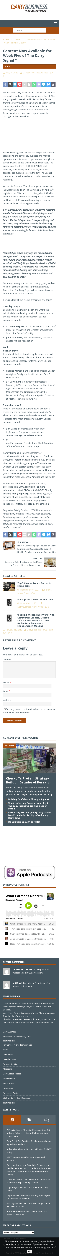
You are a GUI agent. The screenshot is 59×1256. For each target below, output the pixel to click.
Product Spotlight (11, 1064)
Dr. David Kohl (13, 381)
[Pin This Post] (19, 84)
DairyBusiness (9, 1031)
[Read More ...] (45, 794)
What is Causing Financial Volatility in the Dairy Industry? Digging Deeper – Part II (28, 806)
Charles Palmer (14, 370)
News (5, 1049)
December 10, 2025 (30, 589)
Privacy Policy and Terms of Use (17, 1044)
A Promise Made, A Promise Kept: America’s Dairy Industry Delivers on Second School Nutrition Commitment (29, 1133)
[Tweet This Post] (10, 84)
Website (7, 700)
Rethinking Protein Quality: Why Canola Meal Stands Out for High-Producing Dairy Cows (29, 815)
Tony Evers (29, 186)
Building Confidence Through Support (28, 799)
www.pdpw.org (27, 486)
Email (6, 691)
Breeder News (9, 1059)
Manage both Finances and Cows (35, 599)
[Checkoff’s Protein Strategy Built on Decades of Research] (29, 771)
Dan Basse (11, 428)
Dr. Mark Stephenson (17, 326)
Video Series (9, 1083)
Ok (29, 1251)
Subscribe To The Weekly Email (17, 1036)
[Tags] (29, 1119)
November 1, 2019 (29, 603)
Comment (8, 659)
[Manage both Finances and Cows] (9, 602)
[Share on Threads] (53, 84)
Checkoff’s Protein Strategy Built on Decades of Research (28, 780)
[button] (54, 23)
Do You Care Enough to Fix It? (24, 821)
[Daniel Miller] (6, 973)
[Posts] (12, 1119)
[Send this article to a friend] (24, 84)
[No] (55, 1246)
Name (6, 682)
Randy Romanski (12, 452)
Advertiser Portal (10, 1093)
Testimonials (9, 1040)
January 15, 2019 (14, 629)
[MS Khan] (6, 987)
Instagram (29, 503)
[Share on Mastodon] (38, 84)
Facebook (8, 503)
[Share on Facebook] (5, 84)
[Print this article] (29, 84)
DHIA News (8, 1054)
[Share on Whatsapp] (34, 84)
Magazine (7, 1068)
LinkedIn (44, 503)
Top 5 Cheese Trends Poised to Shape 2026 (34, 584)
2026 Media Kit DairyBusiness (16, 1098)
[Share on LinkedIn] (15, 84)
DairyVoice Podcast (12, 1073)
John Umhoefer (14, 337)
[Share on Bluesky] (48, 84)
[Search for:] (29, 30)
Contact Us (8, 1088)
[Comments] (47, 1119)
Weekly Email (9, 1078)
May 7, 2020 (12, 72)
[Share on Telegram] (43, 84)
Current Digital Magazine (20, 737)
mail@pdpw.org (20, 493)
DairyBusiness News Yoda (35, 72)
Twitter (18, 503)
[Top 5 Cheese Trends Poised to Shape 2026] (9, 586)
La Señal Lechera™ (24, 176)
